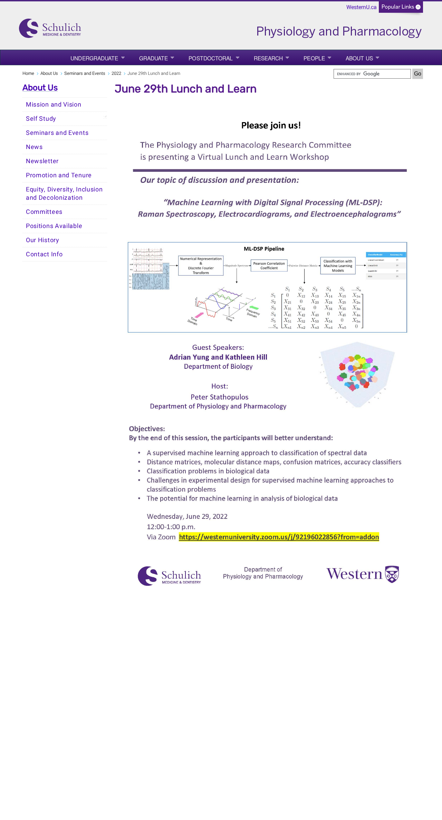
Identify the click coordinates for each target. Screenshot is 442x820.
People (314, 58)
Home (28, 73)
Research (268, 58)
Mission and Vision (53, 104)
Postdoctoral (211, 58)
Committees (44, 211)
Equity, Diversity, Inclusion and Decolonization (64, 193)
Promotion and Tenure (59, 175)
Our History (42, 240)
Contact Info (44, 254)
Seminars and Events (84, 73)
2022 (116, 73)
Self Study (41, 118)
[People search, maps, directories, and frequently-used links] (401, 9)
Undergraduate (94, 58)
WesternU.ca (361, 7)
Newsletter (42, 161)
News (34, 147)
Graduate (153, 58)
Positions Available (54, 226)
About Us (359, 58)
